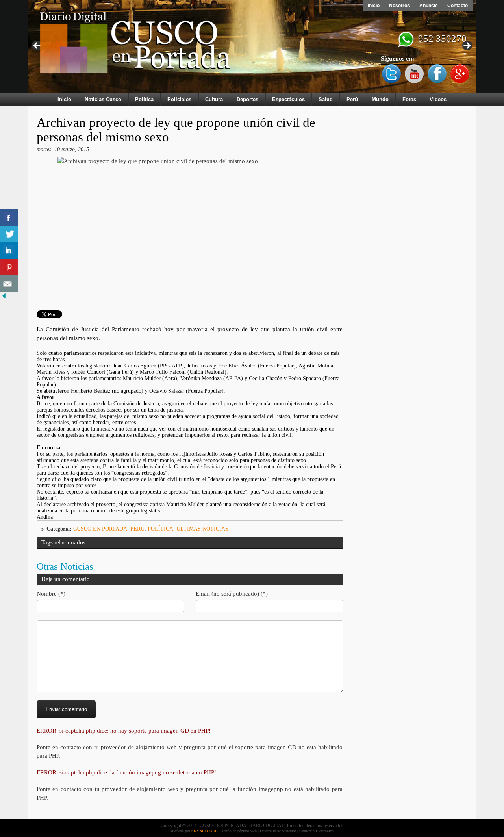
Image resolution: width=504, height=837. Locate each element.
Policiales (179, 99)
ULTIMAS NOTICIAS (202, 529)
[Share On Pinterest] (9, 267)
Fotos (409, 99)
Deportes (247, 99)
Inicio (374, 5)
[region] (252, 48)
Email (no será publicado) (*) (232, 593)
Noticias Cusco (103, 99)
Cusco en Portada (100, 529)
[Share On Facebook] (9, 217)
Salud (326, 99)
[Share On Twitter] (9, 234)
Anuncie (428, 5)
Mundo (380, 99)
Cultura (214, 99)
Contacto (457, 5)
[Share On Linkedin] (9, 250)
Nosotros (399, 5)
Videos (438, 99)
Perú (352, 99)
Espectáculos (288, 99)
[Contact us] (9, 283)
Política (144, 99)
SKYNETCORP (204, 831)
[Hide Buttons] (4, 298)
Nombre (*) (51, 593)
